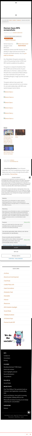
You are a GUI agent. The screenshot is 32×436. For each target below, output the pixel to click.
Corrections (7, 358)
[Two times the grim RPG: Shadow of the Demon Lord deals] (9, 148)
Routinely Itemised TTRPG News (12, 367)
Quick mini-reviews (9, 369)
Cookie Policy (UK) (9, 284)
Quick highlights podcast (10, 372)
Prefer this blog (8, 38)
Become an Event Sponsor (11, 277)
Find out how (13, 174)
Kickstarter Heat (8, 292)
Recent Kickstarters (9, 374)
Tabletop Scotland (9, 314)
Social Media (7, 311)
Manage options (16, 255)
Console (12, 160)
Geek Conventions (9, 288)
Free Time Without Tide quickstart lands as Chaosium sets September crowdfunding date (15, 391)
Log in (22, 417)
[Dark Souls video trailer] (20, 132)
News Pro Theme (18, 415)
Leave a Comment (10, 40)
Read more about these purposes (19, 245)
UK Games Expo (8, 318)
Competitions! (7, 376)
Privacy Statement (19, 258)
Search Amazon (22, 45)
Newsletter (7, 296)
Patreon (6, 299)
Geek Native (16, 9)
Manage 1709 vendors (7, 245)
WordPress (17, 417)
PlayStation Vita (14, 161)
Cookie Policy (11, 258)
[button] (30, 177)
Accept (16, 247)
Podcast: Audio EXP (9, 322)
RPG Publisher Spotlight (10, 307)
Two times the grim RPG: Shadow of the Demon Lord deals (8, 152)
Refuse (16, 251)
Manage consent (29, 412)
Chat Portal (7, 281)
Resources (7, 303)
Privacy (6, 360)
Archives (6, 273)
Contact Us (7, 355)
